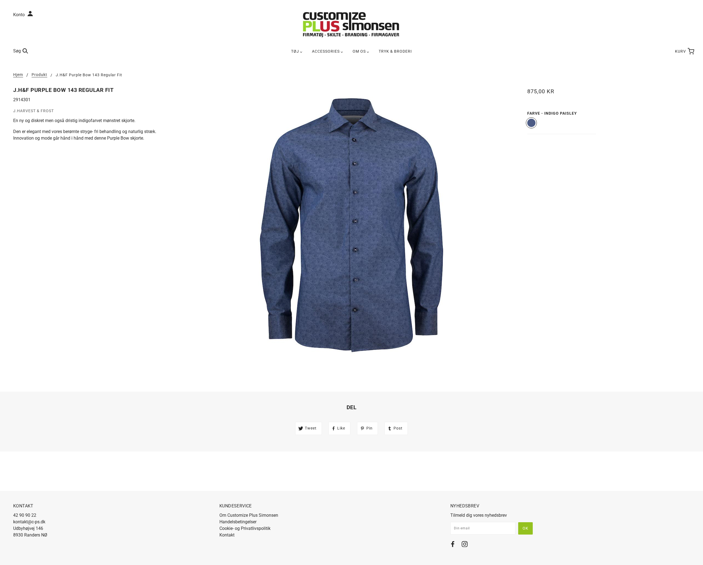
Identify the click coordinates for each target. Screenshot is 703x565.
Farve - (552, 113)
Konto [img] (19, 14)
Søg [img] (17, 50)
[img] (452, 545)
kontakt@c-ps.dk (29, 521)
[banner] (351, 24)
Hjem (18, 75)
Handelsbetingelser (237, 521)
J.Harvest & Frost (33, 111)
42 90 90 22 (24, 515)
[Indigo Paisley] (531, 123)
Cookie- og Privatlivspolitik (244, 528)
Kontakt (227, 535)
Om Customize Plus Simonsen (248, 515)
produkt (39, 75)
